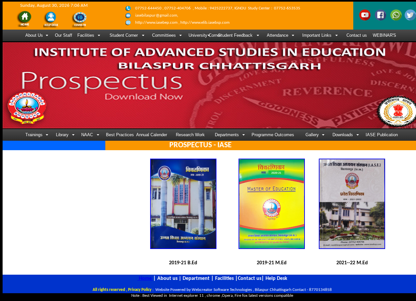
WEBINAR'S (384, 35)
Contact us (356, 35)
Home (145, 278)
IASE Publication (382, 134)
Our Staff (63, 35)
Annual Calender (151, 134)
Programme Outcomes (273, 134)
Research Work (190, 134)
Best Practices (118, 134)
